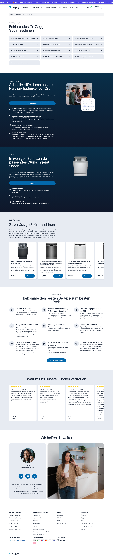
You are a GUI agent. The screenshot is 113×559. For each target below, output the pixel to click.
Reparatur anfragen (50, 7)
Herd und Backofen (38, 534)
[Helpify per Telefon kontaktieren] (34, 476)
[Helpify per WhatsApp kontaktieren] (91, 7)
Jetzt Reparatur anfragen (56, 360)
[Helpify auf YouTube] (64, 540)
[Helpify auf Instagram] (58, 540)
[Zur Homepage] (14, 7)
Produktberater (62, 7)
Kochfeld (35, 526)
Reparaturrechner (37, 7)
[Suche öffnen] (88, 7)
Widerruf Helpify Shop (15, 529)
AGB (82, 521)
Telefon (59, 521)
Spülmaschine (37, 515)
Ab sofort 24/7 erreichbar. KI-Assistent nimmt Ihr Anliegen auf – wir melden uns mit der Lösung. (75, 2)
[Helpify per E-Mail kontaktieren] (27, 476)
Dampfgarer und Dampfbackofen (42, 532)
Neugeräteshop (13, 523)
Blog (82, 518)
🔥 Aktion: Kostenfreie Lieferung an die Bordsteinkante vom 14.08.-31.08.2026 (23, 2)
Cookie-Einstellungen (87, 526)
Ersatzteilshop (13, 526)
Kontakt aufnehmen (62, 523)
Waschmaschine (37, 518)
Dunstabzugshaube (38, 529)
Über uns (77, 7)
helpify (12, 14)
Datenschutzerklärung (87, 523)
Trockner (35, 521)
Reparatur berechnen (15, 515)
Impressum (84, 529)
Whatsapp (60, 515)
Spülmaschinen (20, 14)
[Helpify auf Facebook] (61, 540)
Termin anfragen (32, 103)
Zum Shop (32, 183)
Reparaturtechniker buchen (16, 518)
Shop (71, 7)
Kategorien (25, 7)
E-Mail (59, 518)
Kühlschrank (36, 523)
